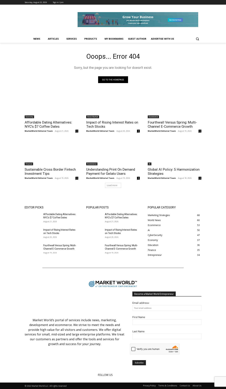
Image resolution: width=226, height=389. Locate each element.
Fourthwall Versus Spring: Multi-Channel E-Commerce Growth (172, 124)
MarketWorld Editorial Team (39, 131)
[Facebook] (190, 2)
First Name (138, 317)
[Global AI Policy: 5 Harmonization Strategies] (174, 151)
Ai (149, 164)
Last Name (138, 331)
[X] (199, 2)
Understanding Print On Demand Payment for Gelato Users (110, 171)
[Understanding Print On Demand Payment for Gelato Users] (113, 151)
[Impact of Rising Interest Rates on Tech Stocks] (113, 104)
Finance (29, 164)
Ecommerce (153, 117)
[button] (197, 39)
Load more (112, 185)
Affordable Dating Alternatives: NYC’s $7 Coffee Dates (48, 124)
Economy (29, 117)
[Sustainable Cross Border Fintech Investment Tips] (51, 151)
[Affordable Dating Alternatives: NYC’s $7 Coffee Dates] (51, 104)
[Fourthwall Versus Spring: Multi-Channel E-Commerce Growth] (174, 104)
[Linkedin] (195, 2)
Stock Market (92, 117)
